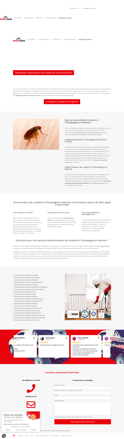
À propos (20, 435)
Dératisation (18, 18)
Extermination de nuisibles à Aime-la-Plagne (27, 313)
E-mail (56, 395)
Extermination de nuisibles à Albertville (26, 280)
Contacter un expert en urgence (62, 101)
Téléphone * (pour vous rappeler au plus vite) (68, 390)
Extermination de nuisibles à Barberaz (26, 303)
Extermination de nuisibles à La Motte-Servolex (28, 282)
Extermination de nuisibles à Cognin (25, 294)
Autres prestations (51, 18)
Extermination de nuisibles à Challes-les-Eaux (28, 301)
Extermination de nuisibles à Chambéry (26, 275)
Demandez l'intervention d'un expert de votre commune (43, 72)
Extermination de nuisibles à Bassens (25, 306)
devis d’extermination (103, 246)
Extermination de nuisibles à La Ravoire (26, 284)
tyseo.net (69, 435)
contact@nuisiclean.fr (89, 8)
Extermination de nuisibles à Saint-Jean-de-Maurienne (30, 287)
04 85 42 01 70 (74, 8)
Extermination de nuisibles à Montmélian (26, 320)
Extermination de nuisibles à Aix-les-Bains (27, 277)
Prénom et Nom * (59, 385)
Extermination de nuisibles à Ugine (25, 291)
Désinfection (40, 18)
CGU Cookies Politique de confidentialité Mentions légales (42, 435)
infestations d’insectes (100, 160)
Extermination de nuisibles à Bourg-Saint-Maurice (29, 289)
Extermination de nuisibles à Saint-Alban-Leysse (29, 299)
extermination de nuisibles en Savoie (87, 132)
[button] (109, 346)
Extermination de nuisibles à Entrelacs (26, 296)
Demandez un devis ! (65, 18)
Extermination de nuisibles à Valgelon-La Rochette (29, 315)
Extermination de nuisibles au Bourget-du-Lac (28, 308)
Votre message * (59, 400)
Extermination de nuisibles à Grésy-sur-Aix (27, 310)
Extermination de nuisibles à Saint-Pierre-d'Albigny (29, 317)
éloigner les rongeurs (99, 183)
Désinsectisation (29, 18)
